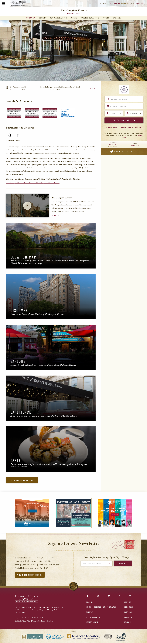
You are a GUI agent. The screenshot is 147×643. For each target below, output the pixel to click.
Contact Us (139, 3)
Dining (74, 18)
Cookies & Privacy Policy (22, 621)
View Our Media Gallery (22, 480)
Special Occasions (90, 18)
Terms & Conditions (38, 621)
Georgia (78, 13)
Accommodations (58, 18)
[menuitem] (30, 18)
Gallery (117, 18)
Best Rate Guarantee (93, 617)
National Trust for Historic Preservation (101, 607)
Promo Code (112, 128)
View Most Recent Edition (29, 575)
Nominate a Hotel (92, 622)
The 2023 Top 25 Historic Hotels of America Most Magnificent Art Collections (32, 183)
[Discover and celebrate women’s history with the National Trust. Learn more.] (115, 513)
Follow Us (127, 622)
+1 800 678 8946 (114, 3)
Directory (89, 612)
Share (91, 89)
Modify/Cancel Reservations (131, 128)
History (42, 18)
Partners (127, 602)
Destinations (70, 13)
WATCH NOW (55, 216)
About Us (89, 602)
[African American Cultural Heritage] (32, 513)
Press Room (128, 607)
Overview (30, 18)
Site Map (50, 621)
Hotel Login (128, 612)
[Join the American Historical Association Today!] (74, 513)
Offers (105, 18)
